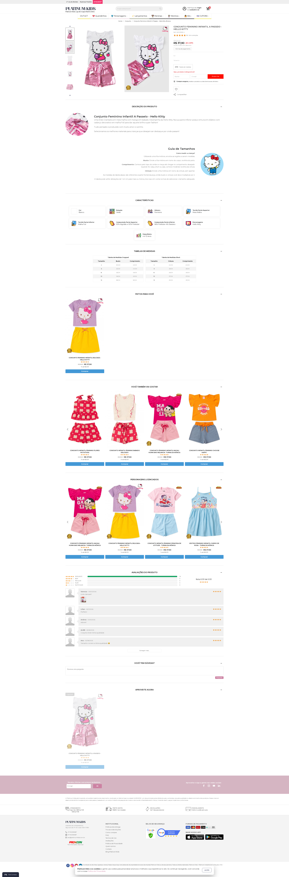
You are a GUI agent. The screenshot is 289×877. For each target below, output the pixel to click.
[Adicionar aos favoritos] (176, 89)
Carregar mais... (144, 650)
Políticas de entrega (113, 827)
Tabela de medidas (185, 67)
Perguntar (219, 677)
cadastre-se (194, 10)
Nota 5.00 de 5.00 (204, 579)
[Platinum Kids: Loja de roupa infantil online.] (80, 8)
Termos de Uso (111, 838)
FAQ (107, 835)
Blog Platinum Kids (112, 852)
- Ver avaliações (192, 35)
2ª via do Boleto (72, 2)
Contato (109, 849)
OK (97, 786)
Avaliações (109, 841)
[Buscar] (160, 9)
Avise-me (215, 76)
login (199, 8)
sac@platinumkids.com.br (76, 837)
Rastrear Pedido (86, 2)
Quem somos (110, 846)
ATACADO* (98, 2)
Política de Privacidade (114, 843)
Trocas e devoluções (113, 830)
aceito (206, 870)
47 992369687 (72, 832)
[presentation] (67, 429)
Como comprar (111, 832)
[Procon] (74, 843)
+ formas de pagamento (182, 49)
